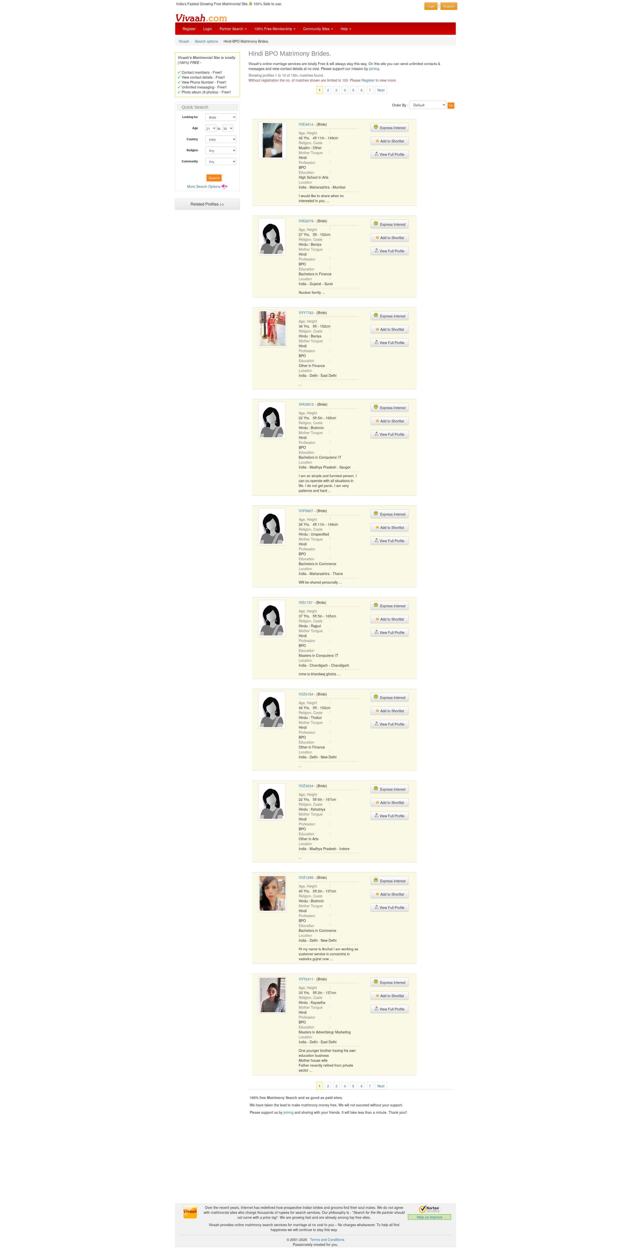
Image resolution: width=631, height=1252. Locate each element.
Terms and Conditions (327, 1239)
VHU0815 (306, 404)
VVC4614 (306, 124)
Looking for (190, 117)
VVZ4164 (306, 694)
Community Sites (317, 28)
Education (306, 172)
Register (189, 28)
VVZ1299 (306, 877)
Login (207, 28)
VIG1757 (306, 602)
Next (381, 89)
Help (345, 28)
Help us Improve (429, 1217)
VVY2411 (306, 978)
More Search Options (203, 186)
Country (192, 139)
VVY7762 (306, 312)
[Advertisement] (207, 307)
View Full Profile (391, 154)
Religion (192, 150)
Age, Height (308, 132)
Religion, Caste (310, 142)
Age (195, 128)
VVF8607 (306, 510)
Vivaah (184, 41)
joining (374, 68)
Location (305, 182)
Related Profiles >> (207, 204)
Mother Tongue (311, 152)
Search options (206, 41)
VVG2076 (306, 220)
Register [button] (449, 6)
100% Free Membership (273, 28)
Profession (307, 162)
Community (190, 161)
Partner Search (232, 28)
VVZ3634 (306, 785)
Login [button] (431, 6)
